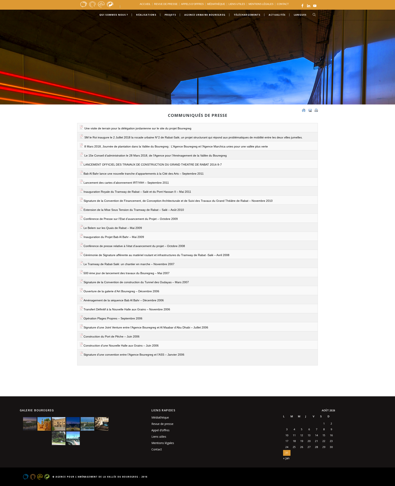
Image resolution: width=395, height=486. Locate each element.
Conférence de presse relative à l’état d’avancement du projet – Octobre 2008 (134, 246)
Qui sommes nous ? (113, 14)
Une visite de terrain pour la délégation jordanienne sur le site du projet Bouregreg (137, 128)
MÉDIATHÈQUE (216, 4)
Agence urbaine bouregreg (204, 14)
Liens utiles (158, 436)
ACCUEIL (145, 4)
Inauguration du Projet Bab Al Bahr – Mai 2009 (114, 237)
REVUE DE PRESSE (166, 4)
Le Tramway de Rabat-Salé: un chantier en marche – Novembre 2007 (129, 264)
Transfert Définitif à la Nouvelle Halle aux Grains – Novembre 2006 (127, 309)
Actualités (277, 14)
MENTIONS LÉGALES (261, 4)
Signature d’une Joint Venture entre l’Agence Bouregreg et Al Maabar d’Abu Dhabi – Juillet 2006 (146, 327)
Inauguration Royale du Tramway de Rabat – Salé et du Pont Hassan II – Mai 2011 (137, 191)
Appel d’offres (160, 430)
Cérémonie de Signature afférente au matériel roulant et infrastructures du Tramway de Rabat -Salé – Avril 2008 (156, 255)
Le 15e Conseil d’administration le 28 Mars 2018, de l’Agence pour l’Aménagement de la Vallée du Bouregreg (155, 155)
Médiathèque (160, 417)
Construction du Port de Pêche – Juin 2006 (111, 336)
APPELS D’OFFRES (192, 4)
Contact (156, 449)
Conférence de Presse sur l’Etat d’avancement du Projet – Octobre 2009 (131, 218)
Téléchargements (247, 14)
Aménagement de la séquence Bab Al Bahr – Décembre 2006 (124, 300)
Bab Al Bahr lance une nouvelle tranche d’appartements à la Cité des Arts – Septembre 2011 (144, 173)
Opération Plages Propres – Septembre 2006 (113, 318)
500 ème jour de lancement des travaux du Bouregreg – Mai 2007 (127, 273)
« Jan (286, 458)
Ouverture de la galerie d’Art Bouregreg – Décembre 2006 (121, 291)
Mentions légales (162, 443)
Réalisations (146, 14)
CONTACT (283, 4)
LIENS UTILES (237, 4)
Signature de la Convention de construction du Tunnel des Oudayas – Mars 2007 (136, 282)
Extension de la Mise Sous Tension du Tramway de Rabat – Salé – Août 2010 (134, 209)
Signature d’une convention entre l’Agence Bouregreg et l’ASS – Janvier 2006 (134, 354)
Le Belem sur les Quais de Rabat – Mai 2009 (113, 228)
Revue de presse (162, 424)
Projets (170, 14)
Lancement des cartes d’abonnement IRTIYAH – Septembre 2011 (126, 182)
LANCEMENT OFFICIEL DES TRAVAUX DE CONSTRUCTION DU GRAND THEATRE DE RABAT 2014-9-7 (153, 164)
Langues (300, 14)
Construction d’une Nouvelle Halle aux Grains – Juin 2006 (121, 345)
